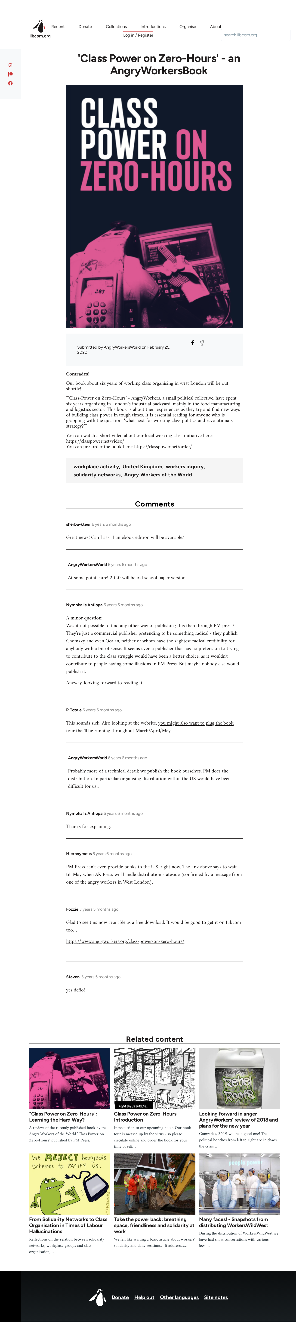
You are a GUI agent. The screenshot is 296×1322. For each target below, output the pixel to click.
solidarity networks (97, 475)
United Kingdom (142, 467)
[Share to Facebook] (192, 343)
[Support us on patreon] (10, 74)
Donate (120, 1297)
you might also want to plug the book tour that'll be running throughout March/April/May (150, 727)
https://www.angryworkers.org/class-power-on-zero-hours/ (125, 941)
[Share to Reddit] (202, 343)
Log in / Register (138, 35)
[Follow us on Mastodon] (10, 65)
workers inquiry (185, 467)
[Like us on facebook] (10, 83)
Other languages (179, 1297)
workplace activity (96, 467)
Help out (144, 1297)
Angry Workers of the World (158, 475)
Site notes (216, 1297)
